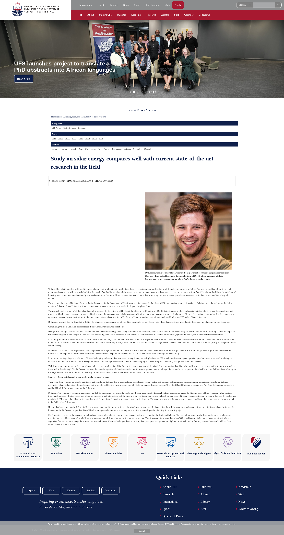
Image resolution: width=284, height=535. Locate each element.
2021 (67, 138)
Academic (136, 14)
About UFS (170, 487)
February (65, 149)
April (81, 149)
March (73, 149)
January (55, 149)
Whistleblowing (248, 509)
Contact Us (204, 14)
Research (151, 14)
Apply (178, 5)
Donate (101, 5)
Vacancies (110, 490)
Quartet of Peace (173, 516)
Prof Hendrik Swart (60, 388)
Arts (167, 5)
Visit (51, 490)
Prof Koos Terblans (211, 385)
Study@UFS (105, 14)
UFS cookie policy (172, 524)
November (137, 149)
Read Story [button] (23, 78)
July (100, 149)
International (85, 5)
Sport (137, 5)
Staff (176, 14)
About (90, 14)
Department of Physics (120, 303)
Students (121, 14)
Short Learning (152, 5)
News (126, 5)
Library (114, 5)
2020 (60, 138)
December (148, 149)
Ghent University (186, 311)
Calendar (188, 14)
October (127, 149)
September (117, 149)
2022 (74, 138)
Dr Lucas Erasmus (79, 303)
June (94, 149)
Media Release (69, 128)
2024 (87, 138)
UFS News (56, 128)
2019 (54, 138)
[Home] (81, 15)
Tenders (91, 490)
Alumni (165, 14)
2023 (81, 138)
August (107, 149)
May (87, 149)
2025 (94, 138)
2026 (101, 138)
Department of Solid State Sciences (160, 311)
